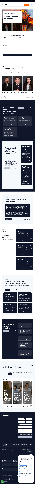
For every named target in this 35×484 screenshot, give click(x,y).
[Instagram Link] (29, 454)
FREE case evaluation (17, 35)
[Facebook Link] (27, 454)
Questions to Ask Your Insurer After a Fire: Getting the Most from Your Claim (27, 397)
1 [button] (7, 406)
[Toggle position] (30, 456)
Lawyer (18, 393)
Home (6, 13)
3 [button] (10, 406)
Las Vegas (22, 260)
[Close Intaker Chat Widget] (32, 456)
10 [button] (21, 406)
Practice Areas (4, 449)
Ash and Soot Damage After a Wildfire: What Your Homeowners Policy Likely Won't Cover (7, 396)
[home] (4, 4)
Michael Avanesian (5, 402)
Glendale (19, 233)
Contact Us (28, 449)
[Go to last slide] (3, 97)
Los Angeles (22, 233)
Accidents (6, 390)
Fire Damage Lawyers (11, 13)
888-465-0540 (29, 450)
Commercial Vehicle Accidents (5, 451)
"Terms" (22, 52)
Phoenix (22, 246)
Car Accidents (3, 450)
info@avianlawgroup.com (30, 451)
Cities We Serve (4, 457)
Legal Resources (24, 451)
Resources (24, 449)
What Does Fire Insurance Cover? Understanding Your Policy (17, 398)
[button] (32, 5)
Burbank (22, 232)
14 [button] (27, 406)
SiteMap (17, 477)
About (23, 450)
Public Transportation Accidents (18, 450)
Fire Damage (11, 451)
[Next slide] (5, 97)
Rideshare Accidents (17, 451)
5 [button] (13, 406)
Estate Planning (11, 450)
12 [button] (24, 406)
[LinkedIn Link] (31, 454)
